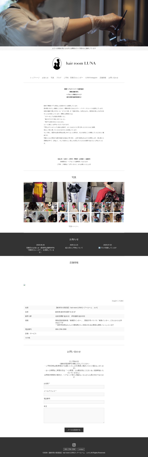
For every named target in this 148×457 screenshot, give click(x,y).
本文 (45, 406)
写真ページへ (74, 226)
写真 (52, 78)
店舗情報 (103, 78)
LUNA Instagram (91, 78)
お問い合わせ (113, 78)
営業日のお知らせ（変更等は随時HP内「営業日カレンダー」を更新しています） (40, 248)
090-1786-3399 (69, 449)
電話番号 (47, 398)
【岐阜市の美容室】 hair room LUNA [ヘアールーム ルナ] (69, 453)
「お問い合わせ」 (72, 164)
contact (81, 449)
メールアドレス (50, 391)
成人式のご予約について (74, 246)
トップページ (35, 78)
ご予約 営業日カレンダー (73, 78)
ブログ (58, 78)
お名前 (47, 383)
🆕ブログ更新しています (107, 246)
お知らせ (45, 78)
